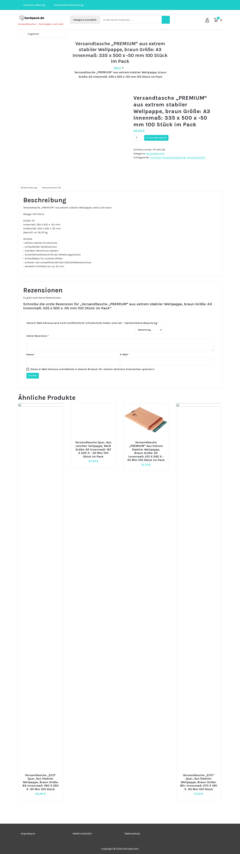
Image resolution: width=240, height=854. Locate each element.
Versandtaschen (155, 153)
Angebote (33, 33)
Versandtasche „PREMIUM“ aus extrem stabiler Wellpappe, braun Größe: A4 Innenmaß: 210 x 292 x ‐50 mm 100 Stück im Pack (146, 451)
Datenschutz (132, 833)
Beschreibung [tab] (29, 187)
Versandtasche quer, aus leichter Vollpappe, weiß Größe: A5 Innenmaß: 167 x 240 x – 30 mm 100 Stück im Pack (93, 449)
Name (30, 354)
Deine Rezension (37, 335)
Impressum (28, 833)
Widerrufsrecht (82, 833)
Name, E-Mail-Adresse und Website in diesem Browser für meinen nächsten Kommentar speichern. (93, 369)
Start (117, 68)
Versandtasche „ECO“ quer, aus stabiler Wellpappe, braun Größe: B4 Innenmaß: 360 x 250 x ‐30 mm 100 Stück (41, 782)
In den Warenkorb (156, 137)
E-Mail (124, 354)
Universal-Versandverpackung (168, 157)
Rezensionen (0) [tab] (51, 187)
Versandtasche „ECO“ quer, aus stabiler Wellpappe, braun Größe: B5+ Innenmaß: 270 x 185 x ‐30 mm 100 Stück (198, 782)
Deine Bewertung (147, 322)
